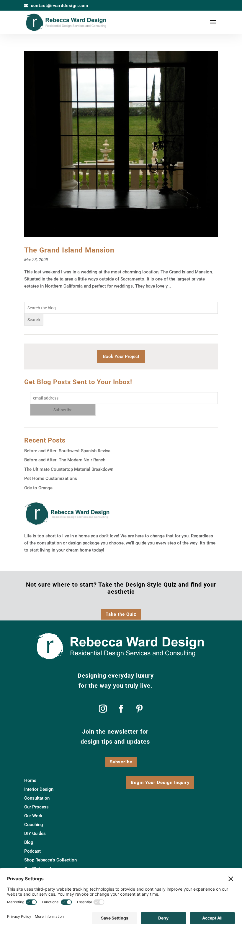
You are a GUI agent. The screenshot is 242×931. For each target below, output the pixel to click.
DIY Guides (35, 833)
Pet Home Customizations (50, 478)
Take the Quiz (121, 614)
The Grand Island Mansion (69, 250)
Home (30, 780)
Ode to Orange (38, 488)
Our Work (33, 816)
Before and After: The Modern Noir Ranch (64, 460)
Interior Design (38, 789)
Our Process (36, 807)
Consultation (37, 798)
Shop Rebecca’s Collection (50, 860)
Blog (28, 842)
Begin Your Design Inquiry (160, 782)
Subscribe (121, 762)
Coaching (33, 825)
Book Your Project (121, 356)
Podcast (32, 851)
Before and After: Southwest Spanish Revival (68, 450)
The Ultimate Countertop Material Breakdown (68, 469)
